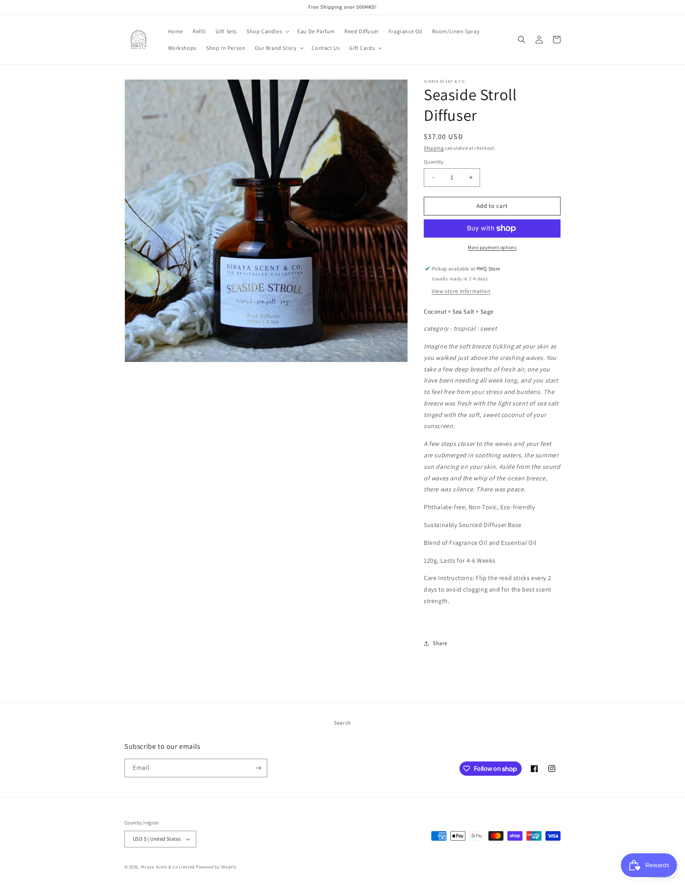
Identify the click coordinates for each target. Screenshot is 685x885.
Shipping (434, 148)
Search (342, 722)
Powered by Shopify (216, 867)
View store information (461, 291)
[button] (267, 31)
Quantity (434, 161)
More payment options (492, 247)
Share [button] (440, 643)
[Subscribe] (258, 768)
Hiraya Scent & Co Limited (168, 867)
